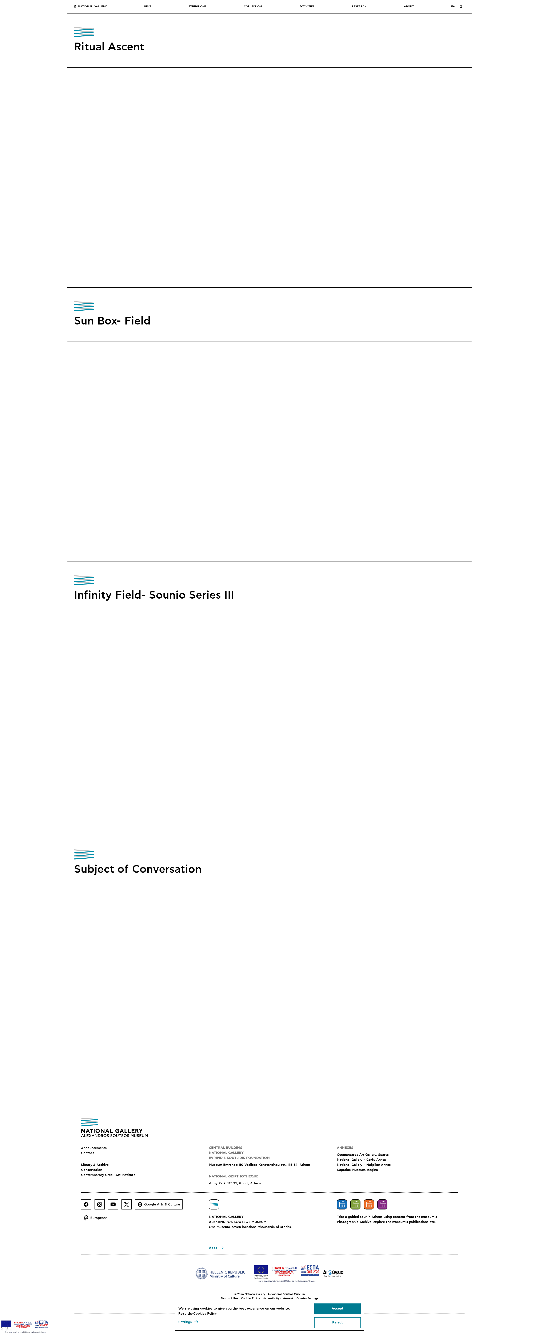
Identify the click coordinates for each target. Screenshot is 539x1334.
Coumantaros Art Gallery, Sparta (363, 1155)
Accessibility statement (278, 1298)
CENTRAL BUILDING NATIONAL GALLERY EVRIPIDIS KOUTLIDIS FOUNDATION (239, 1153)
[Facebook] (88, 1206)
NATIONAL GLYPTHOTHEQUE (233, 1176)
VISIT (147, 6)
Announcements (94, 1148)
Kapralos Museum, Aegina (357, 1170)
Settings (185, 1322)
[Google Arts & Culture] (160, 1206)
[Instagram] (101, 1206)
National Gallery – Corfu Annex (361, 1160)
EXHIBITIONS (197, 6)
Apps (213, 1248)
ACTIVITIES (306, 6)
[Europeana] (97, 1219)
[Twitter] (128, 1206)
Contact (87, 1153)
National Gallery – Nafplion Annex (364, 1165)
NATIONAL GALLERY (92, 6)
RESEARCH (359, 6)
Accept (337, 1308)
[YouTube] (114, 1206)
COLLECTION (253, 6)
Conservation (91, 1170)
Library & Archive (95, 1165)
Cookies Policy (250, 1298)
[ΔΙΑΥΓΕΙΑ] (333, 1273)
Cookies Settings (307, 1298)
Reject (337, 1322)
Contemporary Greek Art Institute (108, 1175)
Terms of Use (229, 1298)
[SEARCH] (461, 7)
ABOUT (409, 6)
